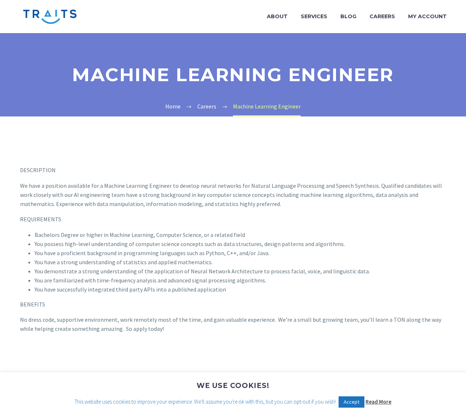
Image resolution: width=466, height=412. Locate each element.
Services (314, 16)
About (277, 16)
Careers (382, 16)
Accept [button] (351, 402)
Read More (378, 401)
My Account (427, 16)
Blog (348, 16)
